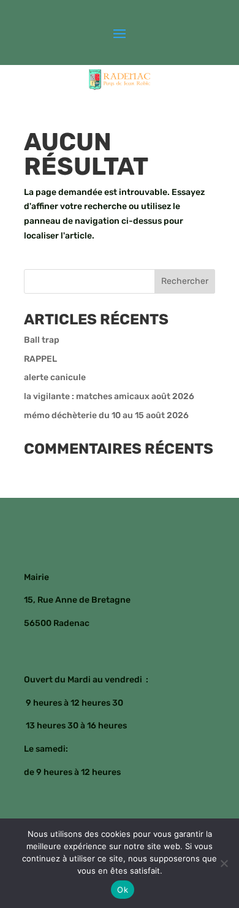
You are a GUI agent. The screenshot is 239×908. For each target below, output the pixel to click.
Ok (122, 890)
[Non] (224, 863)
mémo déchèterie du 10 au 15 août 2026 (106, 415)
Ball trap (41, 340)
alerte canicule (55, 377)
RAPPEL (40, 359)
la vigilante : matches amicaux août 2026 (109, 396)
